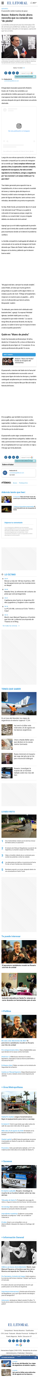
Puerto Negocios (11, 1336)
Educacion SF (27, 1336)
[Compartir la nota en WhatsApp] (13, 73)
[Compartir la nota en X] (10, 73)
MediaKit (33, 1356)
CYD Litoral (4, 1333)
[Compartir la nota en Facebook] (6, 73)
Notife (20, 1336)
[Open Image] (5, 38)
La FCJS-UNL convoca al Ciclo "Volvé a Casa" (19, 609)
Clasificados (30, 1330)
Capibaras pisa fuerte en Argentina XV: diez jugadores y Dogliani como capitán (19, 600)
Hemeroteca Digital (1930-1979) (11, 1350)
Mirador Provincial (22, 1333)
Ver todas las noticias (10, 626)
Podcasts (12, 1333)
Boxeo (15, 483)
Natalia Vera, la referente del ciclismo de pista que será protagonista (20, 592)
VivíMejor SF (33, 1333)
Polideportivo (23, 483)
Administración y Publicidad (15, 1353)
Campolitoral (8, 1330)
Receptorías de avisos (30, 1350)
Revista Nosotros (19, 1330)
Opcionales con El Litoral (21, 1356)
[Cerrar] (34, 76)
